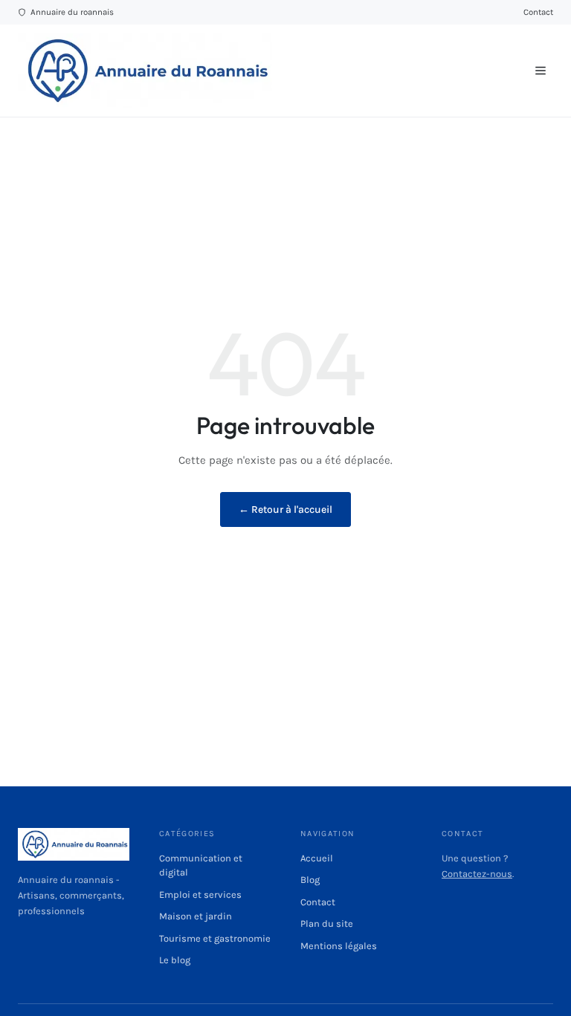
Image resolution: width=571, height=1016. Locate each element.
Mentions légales (338, 945)
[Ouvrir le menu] (540, 70)
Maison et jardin (195, 916)
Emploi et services (200, 894)
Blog (310, 879)
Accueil (316, 858)
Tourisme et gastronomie (215, 938)
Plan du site (326, 923)
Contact (538, 12)
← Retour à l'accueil (285, 509)
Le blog (174, 959)
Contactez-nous (477, 873)
